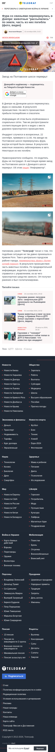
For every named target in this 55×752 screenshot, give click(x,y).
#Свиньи (28, 349)
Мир (4, 489)
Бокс (33, 430)
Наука (5, 457)
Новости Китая (11, 513)
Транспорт (9, 430)
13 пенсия (9, 635)
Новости (6, 365)
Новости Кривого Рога (14, 397)
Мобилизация (36, 535)
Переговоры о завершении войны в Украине (26, 9)
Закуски (34, 657)
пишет (26, 167)
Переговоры (10, 552)
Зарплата (35, 370)
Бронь (34, 545)
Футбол (34, 425)
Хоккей (34, 439)
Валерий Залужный (13, 598)
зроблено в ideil (9, 743)
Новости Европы (12, 495)
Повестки (35, 540)
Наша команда (10, 717)
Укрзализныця (10, 448)
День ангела (37, 598)
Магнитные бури (39, 522)
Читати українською (11, 37)
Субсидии (35, 384)
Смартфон (9, 480)
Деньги (7, 425)
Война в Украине (10, 535)
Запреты (35, 593)
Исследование (38, 480)
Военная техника (12, 565)
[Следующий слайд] (52, 8)
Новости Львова (12, 388)
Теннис (34, 434)
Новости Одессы (12, 384)
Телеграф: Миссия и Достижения (18, 726)
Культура (35, 513)
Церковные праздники (41, 580)
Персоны (7, 574)
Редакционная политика (14, 694)
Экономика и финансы (13, 420)
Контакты (7, 712)
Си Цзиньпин (10, 589)
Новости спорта (37, 420)
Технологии (9, 462)
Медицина (36, 388)
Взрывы (8, 547)
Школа (34, 393)
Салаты (34, 653)
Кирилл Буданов (11, 602)
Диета (34, 471)
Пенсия (6, 629)
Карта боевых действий (10, 541)
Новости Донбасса (13, 402)
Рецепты (33, 629)
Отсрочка (35, 549)
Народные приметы (40, 584)
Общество (34, 365)
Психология (36, 476)
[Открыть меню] (4, 3)
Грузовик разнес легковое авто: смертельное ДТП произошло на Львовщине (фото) (31, 301)
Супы (33, 644)
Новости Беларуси (13, 517)
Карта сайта (8, 721)
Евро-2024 (36, 443)
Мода (33, 503)
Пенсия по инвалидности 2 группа (15, 640)
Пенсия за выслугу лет (14, 657)
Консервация (37, 639)
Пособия (35, 402)
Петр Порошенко (12, 607)
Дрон (6, 476)
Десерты (35, 648)
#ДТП (10, 349)
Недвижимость (11, 434)
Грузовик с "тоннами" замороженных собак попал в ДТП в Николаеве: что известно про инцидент (33, 336)
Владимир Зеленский (14, 580)
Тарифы (8, 439)
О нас (5, 685)
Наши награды (10, 708)
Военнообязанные (40, 554)
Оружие (7, 556)
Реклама (7, 703)
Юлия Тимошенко (12, 611)
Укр (51, 3)
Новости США (10, 499)
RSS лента (8, 730)
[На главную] (27, 3)
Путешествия (37, 508)
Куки (26, 748)
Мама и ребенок (38, 462)
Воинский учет (38, 558)
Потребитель (37, 499)
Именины (35, 602)
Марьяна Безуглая (13, 616)
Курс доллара (10, 443)
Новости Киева (11, 370)
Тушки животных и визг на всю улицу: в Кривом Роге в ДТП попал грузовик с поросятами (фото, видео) (34, 317)
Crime (20, 294)
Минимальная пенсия (14, 653)
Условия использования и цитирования (22, 699)
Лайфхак (35, 517)
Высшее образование (41, 397)
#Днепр (18, 349)
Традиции (35, 589)
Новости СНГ (10, 508)
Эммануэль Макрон (13, 593)
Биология (8, 471)
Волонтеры (9, 561)
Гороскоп (35, 495)
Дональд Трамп (11, 584)
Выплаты (35, 379)
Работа (34, 375)
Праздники (34, 574)
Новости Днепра (12, 379)
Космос (7, 467)
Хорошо (40, 748)
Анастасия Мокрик (15, 31)
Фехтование (36, 448)
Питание (35, 467)
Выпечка (35, 635)
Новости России (11, 503)
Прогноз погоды (38, 406)
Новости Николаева (13, 411)
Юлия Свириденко (12, 620)
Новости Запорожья (13, 393)
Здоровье (34, 457)
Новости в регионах (22, 328)
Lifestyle (33, 489)
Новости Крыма (11, 406)
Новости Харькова (13, 375)
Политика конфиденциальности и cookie (22, 690)
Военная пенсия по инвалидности (13, 647)
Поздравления (38, 526)
